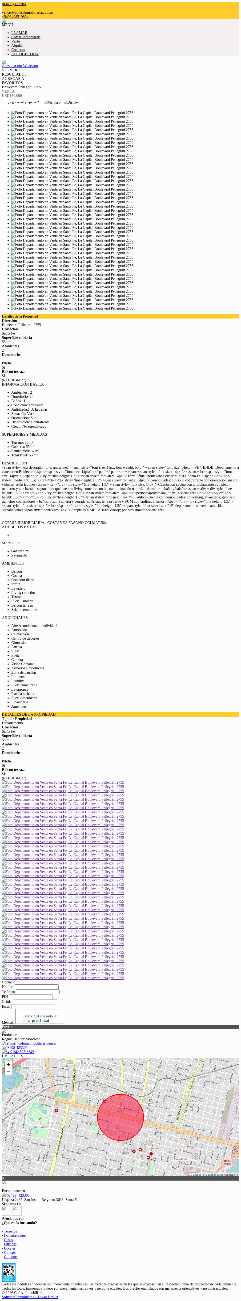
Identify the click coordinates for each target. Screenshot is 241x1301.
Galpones (11, 1257)
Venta (15, 41)
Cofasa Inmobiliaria (25, 37)
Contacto (18, 50)
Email (6, 1006)
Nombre (8, 987)
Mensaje (8, 1022)
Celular (7, 1001)
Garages (10, 1252)
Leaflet (197, 1174)
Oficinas (10, 1244)
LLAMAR (19, 33)
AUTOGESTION (25, 54)
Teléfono (8, 992)
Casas (8, 1240)
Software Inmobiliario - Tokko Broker (30, 1297)
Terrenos (10, 1231)
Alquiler (17, 45)
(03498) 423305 (18, 1195)
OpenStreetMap (214, 1174)
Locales (10, 1248)
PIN (5, 997)
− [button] (8, 1072)
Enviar (7, 1027)
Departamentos (15, 1235)
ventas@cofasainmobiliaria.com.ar (27, 12)
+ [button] (8, 1064)
